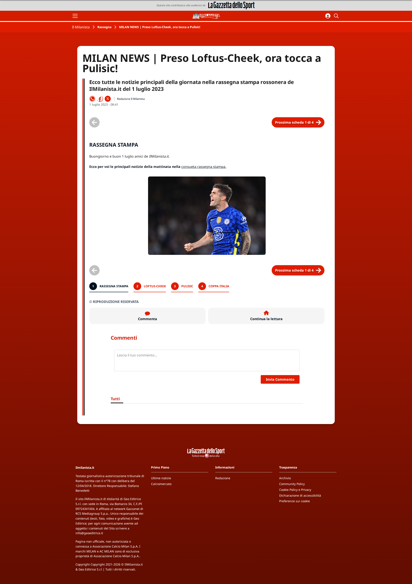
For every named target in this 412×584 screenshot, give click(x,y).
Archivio (285, 478)
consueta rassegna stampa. (203, 166)
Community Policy (292, 484)
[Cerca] (337, 16)
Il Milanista (81, 27)
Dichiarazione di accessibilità (300, 495)
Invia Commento (280, 379)
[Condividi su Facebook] (100, 99)
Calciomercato (161, 484)
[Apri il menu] (75, 16)
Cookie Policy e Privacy (295, 490)
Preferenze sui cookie (294, 501)
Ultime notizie (161, 478)
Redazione (222, 478)
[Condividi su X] (108, 99)
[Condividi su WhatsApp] (92, 99)
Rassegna (104, 27)
